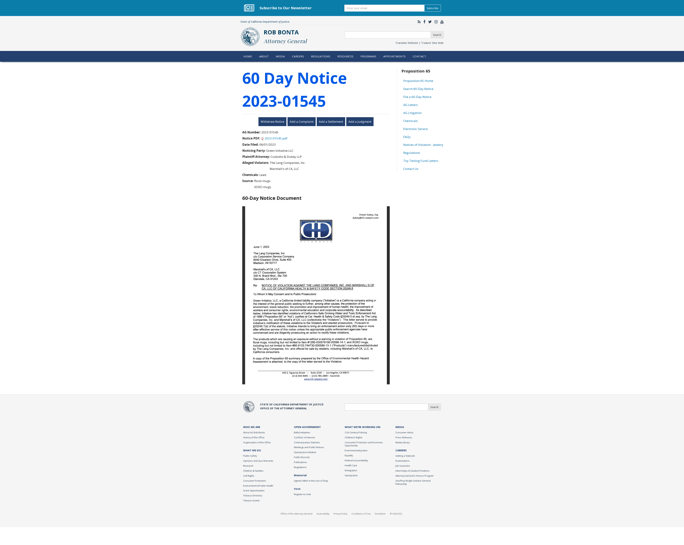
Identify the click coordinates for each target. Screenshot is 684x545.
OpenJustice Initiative (305, 452)
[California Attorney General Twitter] (429, 21)
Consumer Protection (254, 480)
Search (437, 35)
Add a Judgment (359, 122)
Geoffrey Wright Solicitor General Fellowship (413, 482)
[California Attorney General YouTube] (441, 21)
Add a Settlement (331, 122)
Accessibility (323, 513)
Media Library (402, 442)
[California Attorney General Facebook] (424, 21)
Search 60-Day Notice (418, 89)
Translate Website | (419, 43)
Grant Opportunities (254, 490)
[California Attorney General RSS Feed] (418, 21)
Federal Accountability (356, 460)
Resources (345, 56)
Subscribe (433, 8)
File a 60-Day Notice (417, 97)
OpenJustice (351, 475)
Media (280, 56)
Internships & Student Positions (412, 470)
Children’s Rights (353, 437)
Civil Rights (248, 475)
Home (247, 56)
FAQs (407, 137)
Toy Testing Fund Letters (420, 161)
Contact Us (410, 169)
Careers (298, 56)
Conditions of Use (361, 513)
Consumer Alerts (404, 432)
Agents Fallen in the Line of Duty (311, 480)
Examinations (402, 460)
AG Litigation (412, 113)
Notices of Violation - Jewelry (423, 145)
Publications (300, 462)
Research (248, 465)
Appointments (394, 56)
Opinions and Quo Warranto (258, 460)
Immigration (351, 470)
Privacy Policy (340, 513)
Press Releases (403, 437)
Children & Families (253, 470)
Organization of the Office (257, 442)
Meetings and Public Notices (309, 447)
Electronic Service (415, 129)
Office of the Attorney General (296, 513)
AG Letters (410, 105)
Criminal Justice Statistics (307, 442)
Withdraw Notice (272, 122)
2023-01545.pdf (276, 138)
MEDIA (399, 427)
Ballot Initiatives (302, 432)
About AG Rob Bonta (254, 432)
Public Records (302, 457)
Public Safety (250, 455)
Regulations (320, 56)
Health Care (351, 465)
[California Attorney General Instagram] (435, 21)
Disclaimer (380, 513)
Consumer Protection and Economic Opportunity (364, 444)
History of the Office (254, 437)
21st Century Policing (356, 432)
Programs (368, 56)
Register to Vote (302, 494)
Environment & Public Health (258, 485)
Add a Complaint (302, 122)
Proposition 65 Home (418, 81)
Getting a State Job (405, 455)
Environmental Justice (356, 450)
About (264, 56)
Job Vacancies (402, 465)
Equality (349, 455)
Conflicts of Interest (304, 437)
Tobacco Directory (252, 495)
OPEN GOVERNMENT (307, 427)
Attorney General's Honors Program (414, 475)
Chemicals (410, 121)
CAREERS (401, 450)
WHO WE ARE (251, 427)
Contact (419, 56)
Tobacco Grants (251, 500)
